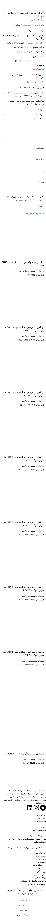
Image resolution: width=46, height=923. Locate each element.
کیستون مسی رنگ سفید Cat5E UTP (25, 753)
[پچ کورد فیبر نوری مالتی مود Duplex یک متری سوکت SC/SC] (25, 431)
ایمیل (41, 182)
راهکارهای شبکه (39, 865)
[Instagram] (36, 808)
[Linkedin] (30, 808)
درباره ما (42, 859)
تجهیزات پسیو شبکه (30, 25)
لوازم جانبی (22, 271)
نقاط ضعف (39, 159)
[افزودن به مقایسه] (41, 279)
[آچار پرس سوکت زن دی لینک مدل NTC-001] (25, 236)
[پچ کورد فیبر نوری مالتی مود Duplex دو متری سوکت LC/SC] (25, 496)
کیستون (24, 759)
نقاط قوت (40, 148)
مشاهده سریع (34, 279)
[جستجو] (3, 4)
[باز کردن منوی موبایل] (43, 4)
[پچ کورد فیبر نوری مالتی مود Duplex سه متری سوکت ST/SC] (25, 301)
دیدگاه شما (39, 119)
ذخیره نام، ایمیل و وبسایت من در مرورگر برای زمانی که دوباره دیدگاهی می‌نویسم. (25, 198)
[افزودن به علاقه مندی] (41, 257)
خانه (42, 25)
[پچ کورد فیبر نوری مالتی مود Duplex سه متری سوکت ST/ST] (25, 366)
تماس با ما (42, 862)
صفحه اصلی (41, 856)
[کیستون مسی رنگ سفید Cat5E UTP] (25, 690)
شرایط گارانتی (40, 875)
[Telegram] (43, 808)
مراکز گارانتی (40, 878)
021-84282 (41, 821)
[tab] (28, 60)
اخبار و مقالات (40, 868)
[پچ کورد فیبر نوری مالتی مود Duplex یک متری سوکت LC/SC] (25, 560)
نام (42, 171)
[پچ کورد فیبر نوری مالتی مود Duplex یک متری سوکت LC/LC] (25, 625)
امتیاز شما (39, 110)
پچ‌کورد (17, 25)
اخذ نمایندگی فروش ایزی (36, 884)
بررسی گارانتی (40, 871)
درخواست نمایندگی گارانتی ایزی (33, 881)
